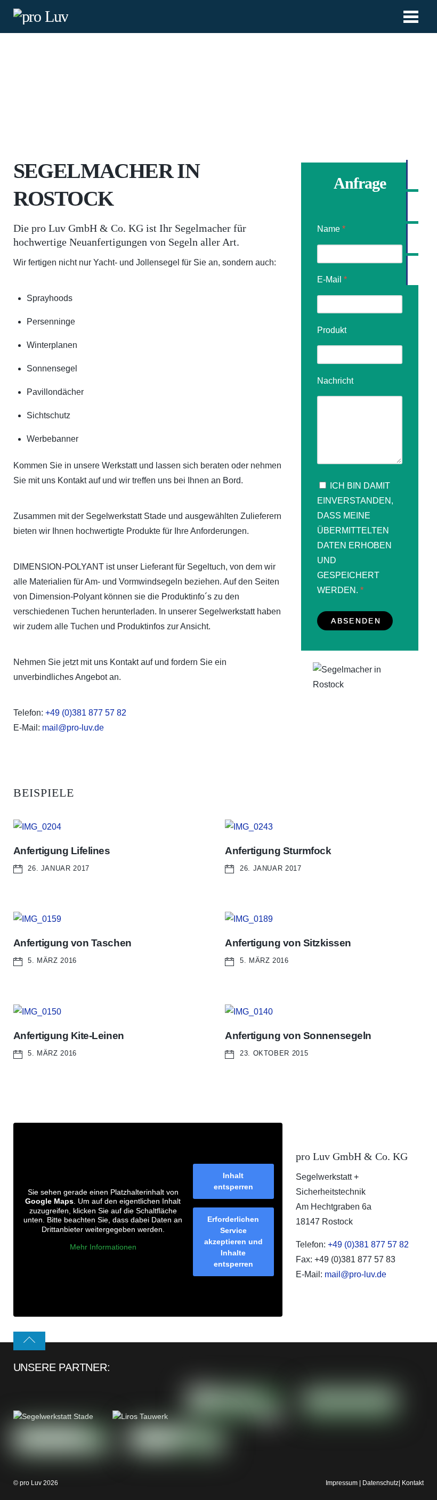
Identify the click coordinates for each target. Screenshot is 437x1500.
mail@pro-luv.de (73, 727)
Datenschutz (380, 1483)
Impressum (342, 1483)
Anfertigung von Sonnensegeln (298, 1035)
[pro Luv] (41, 16)
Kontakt (413, 1483)
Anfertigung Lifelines (61, 850)
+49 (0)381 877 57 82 (85, 712)
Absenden (356, 621)
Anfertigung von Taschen (72, 942)
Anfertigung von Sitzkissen (288, 942)
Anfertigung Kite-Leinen (68, 1035)
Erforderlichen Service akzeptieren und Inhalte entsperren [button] (233, 1241)
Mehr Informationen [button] (103, 1247)
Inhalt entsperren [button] (233, 1181)
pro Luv (31, 1483)
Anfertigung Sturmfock (278, 850)
